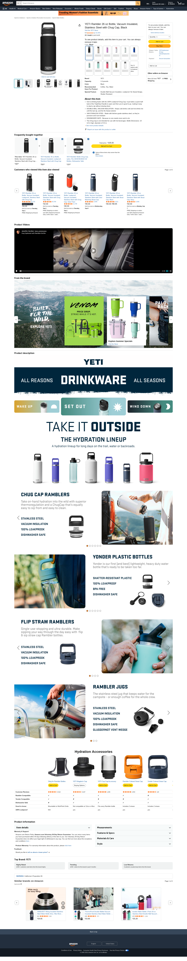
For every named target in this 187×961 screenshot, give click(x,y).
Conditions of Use (66, 950)
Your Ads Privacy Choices (117, 950)
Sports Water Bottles (58, 18)
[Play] (16, 271)
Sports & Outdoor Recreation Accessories (39, 18)
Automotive (170, 8)
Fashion (121, 8)
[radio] (18, 83)
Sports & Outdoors (19, 18)
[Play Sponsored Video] (93, 898)
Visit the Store (113, 344)
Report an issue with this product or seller (101, 129)
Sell (115, 8)
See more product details (94, 125)
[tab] (87, 546)
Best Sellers (46, 8)
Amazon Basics (35, 8)
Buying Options (79, 785)
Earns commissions (41, 231)
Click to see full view (48, 77)
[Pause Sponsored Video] (63, 903)
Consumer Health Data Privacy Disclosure (95, 950)
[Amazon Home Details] (151, 8)
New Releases (58, 8)
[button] (5, 8)
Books (99, 8)
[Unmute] (171, 271)
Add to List (153, 66)
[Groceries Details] (72, 8)
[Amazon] (8, 3)
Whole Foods (79, 8)
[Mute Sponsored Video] (63, 907)
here (27, 841)
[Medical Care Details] (27, 8)
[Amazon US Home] (73, 944)
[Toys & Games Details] (164, 8)
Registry (129, 8)
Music (136, 8)
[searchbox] (78, 3)
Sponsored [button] (17, 884)
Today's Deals (90, 8)
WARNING (20, 876)
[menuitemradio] (167, 271)
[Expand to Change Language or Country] (99, 944)
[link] (52, 145)
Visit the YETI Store (91, 30)
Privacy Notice (77, 950)
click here (68, 845)
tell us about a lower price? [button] (38, 852)
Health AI (12, 8)
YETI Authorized (163, 50)
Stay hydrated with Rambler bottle (34, 233)
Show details (99, 156)
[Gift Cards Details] (111, 8)
